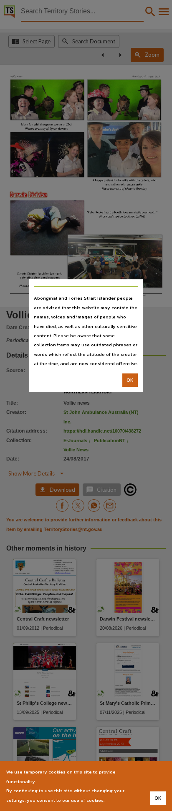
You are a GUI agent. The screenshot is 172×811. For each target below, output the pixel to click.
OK (130, 380)
